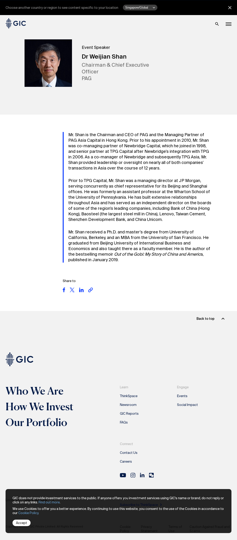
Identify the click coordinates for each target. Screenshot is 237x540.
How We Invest (40, 406)
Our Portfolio (36, 422)
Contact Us (128, 453)
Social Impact (187, 405)
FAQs (124, 422)
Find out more (49, 502)
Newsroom (128, 405)
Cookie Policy (28, 513)
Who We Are (34, 390)
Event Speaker (96, 47)
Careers (126, 461)
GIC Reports (129, 413)
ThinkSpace (128, 396)
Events (182, 396)
